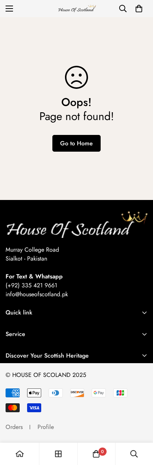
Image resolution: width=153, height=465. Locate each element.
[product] (19, 453)
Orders (14, 427)
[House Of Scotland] (76, 8)
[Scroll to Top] (139, 425)
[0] (138, 8)
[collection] (58, 454)
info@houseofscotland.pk (37, 294)
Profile (46, 427)
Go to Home (76, 143)
